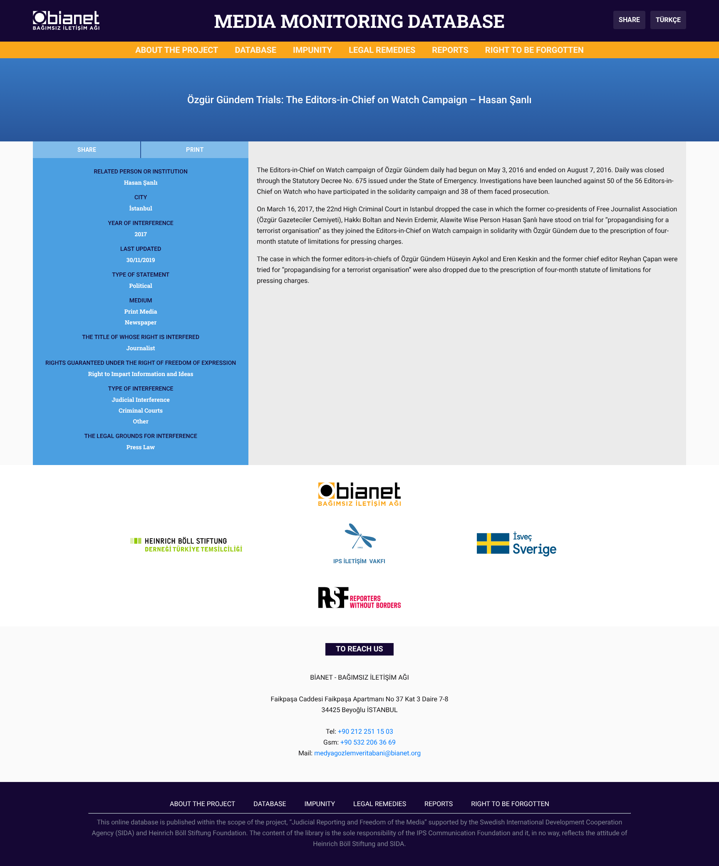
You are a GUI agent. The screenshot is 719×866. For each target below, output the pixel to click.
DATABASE (256, 50)
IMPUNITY (312, 50)
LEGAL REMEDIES (382, 50)
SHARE (629, 20)
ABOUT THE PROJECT (176, 50)
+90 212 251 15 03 (365, 731)
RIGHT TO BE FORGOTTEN (534, 50)
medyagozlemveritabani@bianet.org (367, 753)
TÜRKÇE (668, 20)
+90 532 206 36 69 (368, 742)
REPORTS (450, 50)
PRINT (195, 149)
